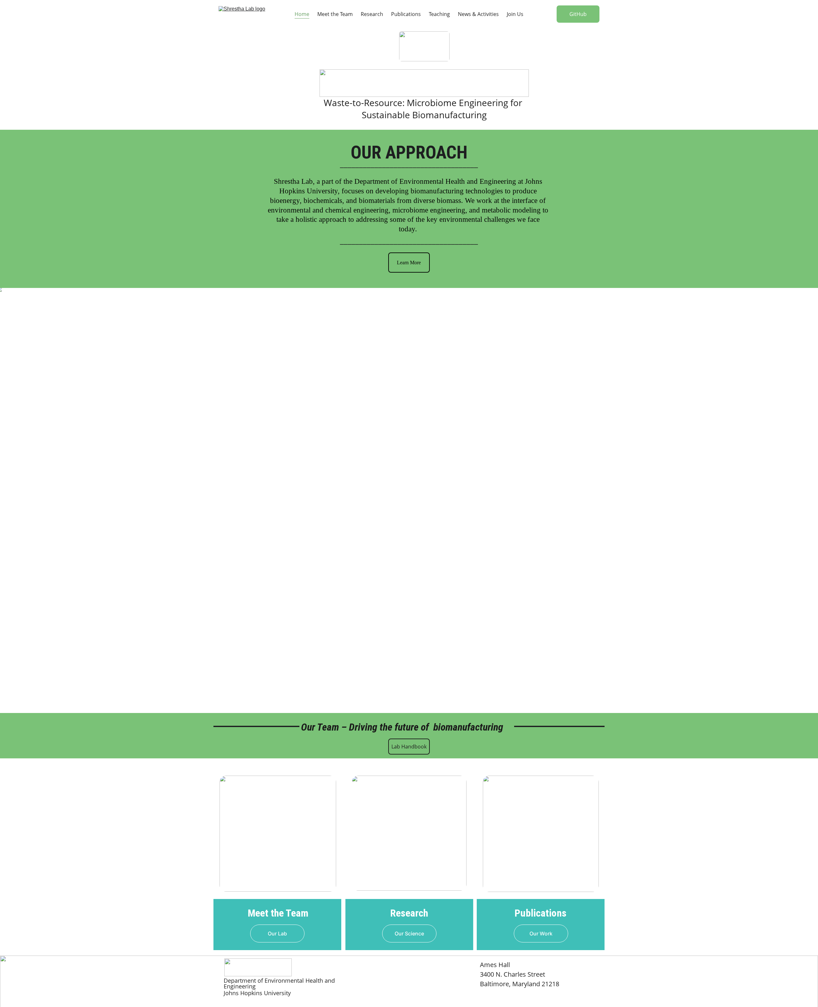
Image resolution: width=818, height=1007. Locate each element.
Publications (406, 14)
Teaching (439, 14)
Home (302, 14)
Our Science (409, 933)
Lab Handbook (409, 746)
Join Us (515, 14)
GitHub (578, 14)
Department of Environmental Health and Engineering (435, 181)
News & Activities (478, 14)
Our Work (540, 933)
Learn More (409, 262)
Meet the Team (335, 14)
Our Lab (277, 933)
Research (372, 14)
